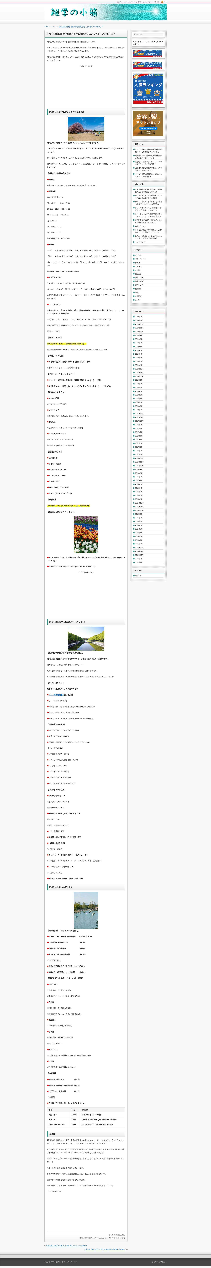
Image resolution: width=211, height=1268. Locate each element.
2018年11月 (139, 373)
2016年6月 (139, 481)
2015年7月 (139, 521)
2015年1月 (139, 544)
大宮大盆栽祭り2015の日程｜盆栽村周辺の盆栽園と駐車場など (105, 1249)
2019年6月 (139, 347)
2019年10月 (139, 332)
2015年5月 (139, 529)
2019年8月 (139, 339)
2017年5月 (139, 440)
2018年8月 (139, 384)
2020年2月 (139, 317)
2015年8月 (139, 518)
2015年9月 (139, 514)
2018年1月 (139, 410)
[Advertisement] (86, 89)
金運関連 (138, 296)
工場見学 (138, 266)
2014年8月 (139, 562)
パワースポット (140, 259)
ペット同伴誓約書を (56, 695)
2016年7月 (139, 477)
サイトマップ (140, 242)
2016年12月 (139, 458)
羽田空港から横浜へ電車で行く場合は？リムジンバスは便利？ (66, 1245)
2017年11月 (139, 417)
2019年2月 (139, 361)
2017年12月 (139, 414)
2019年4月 (139, 354)
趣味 (136, 292)
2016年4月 (139, 488)
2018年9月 (139, 380)
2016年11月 (139, 462)
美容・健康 (139, 281)
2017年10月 (139, 421)
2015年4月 (139, 533)
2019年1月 (139, 365)
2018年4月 (139, 399)
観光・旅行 (121, 1238)
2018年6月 (139, 391)
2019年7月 (139, 343)
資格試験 (138, 289)
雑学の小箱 (59, 1262)
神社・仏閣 (139, 278)
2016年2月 (139, 495)
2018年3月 (139, 402)
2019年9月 (139, 335)
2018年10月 (139, 376)
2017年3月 (139, 447)
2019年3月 (139, 358)
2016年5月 (139, 484)
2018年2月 (139, 406)
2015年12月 (139, 503)
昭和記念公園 (120, 1235)
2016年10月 (139, 466)
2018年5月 (139, 395)
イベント (114, 1238)
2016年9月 (139, 469)
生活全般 (138, 274)
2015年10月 (139, 510)
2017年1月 (139, 454)
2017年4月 (139, 443)
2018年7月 (139, 387)
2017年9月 (139, 425)
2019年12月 (139, 324)
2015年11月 (139, 507)
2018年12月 (139, 369)
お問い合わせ (140, 226)
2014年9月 (139, 559)
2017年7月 (139, 432)
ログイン (138, 576)
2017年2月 (139, 451)
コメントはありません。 (101, 1238)
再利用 (137, 263)
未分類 (137, 270)
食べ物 (137, 300)
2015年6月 (139, 525)
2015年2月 (139, 540)
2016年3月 (139, 492)
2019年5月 (139, 350)
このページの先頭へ (160, 1262)
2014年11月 (139, 551)
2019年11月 (139, 328)
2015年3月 (139, 536)
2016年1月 (139, 499)
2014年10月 (139, 555)
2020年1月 (139, 320)
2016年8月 (139, 473)
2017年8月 (139, 428)
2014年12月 (139, 548)
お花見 (113, 1235)
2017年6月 (139, 436)
